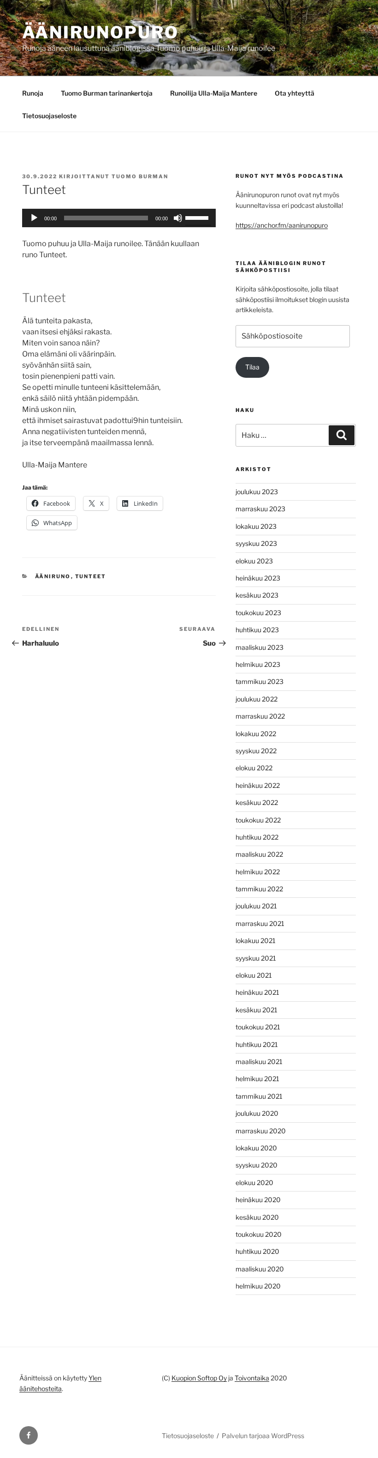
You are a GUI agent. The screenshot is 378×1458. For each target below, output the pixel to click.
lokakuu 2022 (256, 734)
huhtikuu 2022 (257, 837)
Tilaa (252, 367)
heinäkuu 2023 (258, 578)
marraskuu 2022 (260, 716)
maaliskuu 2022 (259, 854)
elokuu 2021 (254, 975)
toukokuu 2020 (259, 1234)
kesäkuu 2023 (257, 595)
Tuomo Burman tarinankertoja (107, 93)
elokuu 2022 (254, 768)
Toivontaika (252, 1378)
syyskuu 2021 (256, 958)
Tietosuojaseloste (49, 116)
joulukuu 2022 (257, 699)
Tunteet (90, 576)
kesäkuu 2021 (257, 1010)
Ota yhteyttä (294, 93)
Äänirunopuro (100, 32)
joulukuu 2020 (257, 1113)
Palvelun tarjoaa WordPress (263, 1436)
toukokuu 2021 (258, 1027)
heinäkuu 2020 (258, 1200)
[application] (119, 218)
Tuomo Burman (140, 176)
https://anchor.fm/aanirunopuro (282, 225)
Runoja (32, 93)
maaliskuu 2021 (259, 1061)
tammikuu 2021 (259, 1096)
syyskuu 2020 (257, 1165)
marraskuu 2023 (260, 509)
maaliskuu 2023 (260, 647)
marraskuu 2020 (261, 1131)
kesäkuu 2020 (257, 1217)
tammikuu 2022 (259, 889)
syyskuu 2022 (256, 751)
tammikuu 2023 (260, 681)
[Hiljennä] (178, 218)
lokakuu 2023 (256, 526)
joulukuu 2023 (257, 492)
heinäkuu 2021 (257, 992)
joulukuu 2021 (256, 906)
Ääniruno (53, 576)
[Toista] (34, 218)
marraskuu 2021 (260, 923)
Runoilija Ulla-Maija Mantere (213, 93)
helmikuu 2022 (258, 872)
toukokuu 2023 (258, 613)
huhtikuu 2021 (257, 1044)
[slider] (198, 217)
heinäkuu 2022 (258, 785)
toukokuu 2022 (258, 820)
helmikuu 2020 (258, 1286)
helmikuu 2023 (258, 664)
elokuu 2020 (254, 1182)
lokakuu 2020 (256, 1148)
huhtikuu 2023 (257, 630)
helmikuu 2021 (257, 1079)
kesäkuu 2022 (257, 802)
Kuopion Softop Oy (199, 1378)
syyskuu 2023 (256, 543)
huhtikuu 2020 (257, 1251)
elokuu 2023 (254, 561)
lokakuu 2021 (256, 940)
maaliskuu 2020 (260, 1269)
